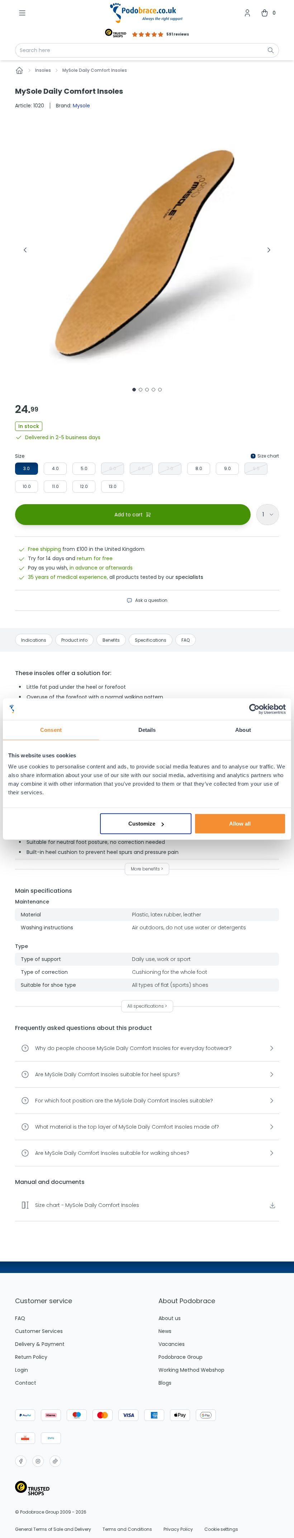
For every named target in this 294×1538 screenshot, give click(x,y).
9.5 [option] (256, 468)
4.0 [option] (55, 468)
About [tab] (243, 729)
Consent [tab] (51, 729)
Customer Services (39, 1331)
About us (169, 1318)
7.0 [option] (170, 468)
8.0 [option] (198, 468)
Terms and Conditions (127, 1529)
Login (21, 1370)
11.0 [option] (55, 486)
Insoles (43, 70)
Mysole (81, 105)
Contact (25, 1382)
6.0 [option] (112, 468)
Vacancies (171, 1344)
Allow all (240, 824)
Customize (141, 824)
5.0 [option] (84, 468)
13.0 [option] (113, 486)
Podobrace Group (180, 1357)
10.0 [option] (27, 486)
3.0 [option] (26, 468)
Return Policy (31, 1357)
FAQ (20, 1318)
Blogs (164, 1382)
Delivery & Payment (40, 1344)
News (164, 1331)
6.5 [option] (141, 468)
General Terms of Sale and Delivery (53, 1529)
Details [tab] (147, 729)
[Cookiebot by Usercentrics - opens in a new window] (254, 708)
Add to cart (128, 514)
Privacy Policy (178, 1529)
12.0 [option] (84, 486)
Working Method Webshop (191, 1370)
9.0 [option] (227, 468)
